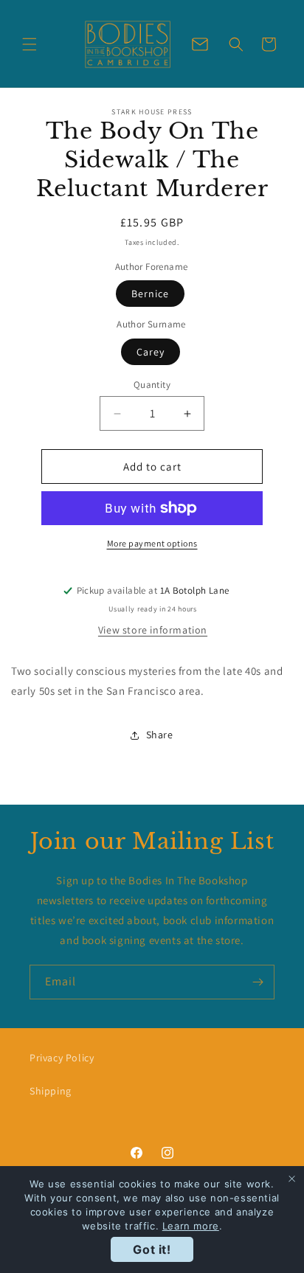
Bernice (150, 293)
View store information (152, 629)
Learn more (190, 1226)
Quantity (152, 384)
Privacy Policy (62, 1057)
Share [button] (159, 734)
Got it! (151, 1249)
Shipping (51, 1090)
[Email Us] (200, 44)
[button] (29, 44)
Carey (151, 351)
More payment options (152, 543)
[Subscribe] (257, 982)
